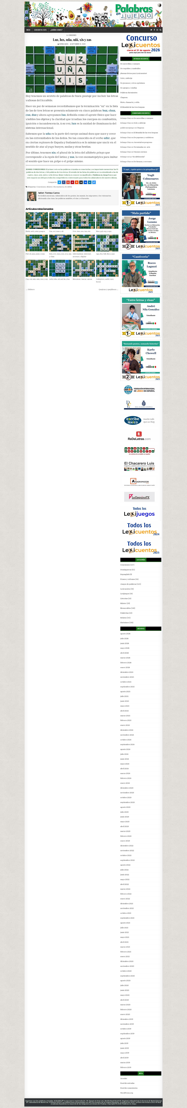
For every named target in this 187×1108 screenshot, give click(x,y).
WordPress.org (126, 1093)
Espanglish (124, 574)
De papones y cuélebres (144, 137)
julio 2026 (124, 638)
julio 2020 (124, 985)
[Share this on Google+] (68, 182)
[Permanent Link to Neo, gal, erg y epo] (107, 220)
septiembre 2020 (127, 976)
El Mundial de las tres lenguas (132, 107)
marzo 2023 (125, 831)
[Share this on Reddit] (76, 182)
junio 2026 (124, 643)
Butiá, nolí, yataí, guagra (35, 231)
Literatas (124, 598)
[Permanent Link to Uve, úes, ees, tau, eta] (84, 220)
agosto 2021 (125, 923)
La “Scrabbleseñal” (137, 157)
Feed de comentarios (129, 1088)
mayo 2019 (124, 1053)
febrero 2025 (125, 720)
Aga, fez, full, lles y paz (105, 254)
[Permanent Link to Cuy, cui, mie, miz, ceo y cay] (37, 268)
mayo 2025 (124, 706)
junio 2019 (124, 1048)
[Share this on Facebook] (64, 182)
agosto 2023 (125, 807)
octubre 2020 (126, 971)
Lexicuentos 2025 (40, 30)
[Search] (160, 30)
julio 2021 (124, 928)
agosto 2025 (125, 692)
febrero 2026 (125, 663)
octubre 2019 (125, 1029)
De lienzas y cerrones (143, 162)
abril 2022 (124, 884)
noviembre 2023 (127, 793)
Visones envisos (140, 152)
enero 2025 (125, 725)
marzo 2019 (125, 1063)
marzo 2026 (125, 658)
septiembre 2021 (127, 918)
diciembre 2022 (126, 846)
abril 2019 (124, 1058)
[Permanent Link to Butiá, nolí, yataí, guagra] (37, 220)
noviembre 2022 (127, 850)
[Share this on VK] (81, 182)
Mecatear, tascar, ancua (82, 279)
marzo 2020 (125, 1005)
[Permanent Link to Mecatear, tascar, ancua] (84, 268)
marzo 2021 (125, 947)
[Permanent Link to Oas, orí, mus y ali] (60, 220)
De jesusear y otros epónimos (132, 83)
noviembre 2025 (127, 677)
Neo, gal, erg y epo (103, 231)
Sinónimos (124, 623)
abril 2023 (124, 826)
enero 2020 (125, 1014)
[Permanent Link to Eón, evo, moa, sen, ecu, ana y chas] (60, 243)
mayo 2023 (124, 822)
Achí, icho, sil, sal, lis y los (59, 279)
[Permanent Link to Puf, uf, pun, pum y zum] (37, 243)
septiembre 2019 (127, 1034)
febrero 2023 (125, 836)
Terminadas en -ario (142, 147)
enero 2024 (125, 783)
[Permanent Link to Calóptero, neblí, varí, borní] (107, 268)
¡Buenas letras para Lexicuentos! (133, 73)
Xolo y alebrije (126, 78)
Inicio (28, 30)
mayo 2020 (125, 995)
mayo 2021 (124, 937)
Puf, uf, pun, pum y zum (35, 254)
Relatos (123, 618)
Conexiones (72, 35)
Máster (50, 187)
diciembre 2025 (126, 672)
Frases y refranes (127, 579)
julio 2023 (124, 812)
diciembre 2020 (126, 961)
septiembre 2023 (127, 802)
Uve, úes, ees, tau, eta (81, 231)
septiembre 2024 (127, 744)
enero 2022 (125, 899)
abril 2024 (124, 769)
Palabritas (124, 613)
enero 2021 (125, 956)
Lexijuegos (124, 594)
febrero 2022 (125, 894)
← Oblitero (30, 289)
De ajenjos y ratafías (128, 88)
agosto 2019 (125, 1038)
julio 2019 (124, 1043)
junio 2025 (124, 701)
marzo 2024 (125, 773)
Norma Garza (63, 44)
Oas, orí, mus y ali (56, 231)
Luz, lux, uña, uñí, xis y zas (72, 39)
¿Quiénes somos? (57, 30)
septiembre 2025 (127, 687)
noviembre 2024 (127, 735)
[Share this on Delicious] (94, 182)
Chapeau (123, 97)
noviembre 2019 (127, 1024)
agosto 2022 (125, 865)
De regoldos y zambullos (130, 68)
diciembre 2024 (126, 730)
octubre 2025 (125, 682)
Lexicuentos (125, 589)
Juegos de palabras (128, 584)
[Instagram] (157, 30)
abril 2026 (124, 653)
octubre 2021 (125, 913)
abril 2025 (124, 711)
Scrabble (68, 187)
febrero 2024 (125, 778)
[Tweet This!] (59, 182)
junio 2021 (124, 932)
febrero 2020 (126, 1009)
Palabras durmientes (128, 93)
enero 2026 (125, 667)
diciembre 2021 (126, 904)
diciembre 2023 (126, 788)
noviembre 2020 (127, 966)
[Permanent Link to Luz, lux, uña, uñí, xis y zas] (72, 69)
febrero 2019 (125, 1067)
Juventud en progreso (143, 142)
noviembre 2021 (127, 908)
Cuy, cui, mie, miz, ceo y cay (37, 279)
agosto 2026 (125, 634)
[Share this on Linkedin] (89, 182)
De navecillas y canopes (130, 64)
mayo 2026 (124, 648)
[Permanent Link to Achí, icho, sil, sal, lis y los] (60, 268)
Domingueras (125, 570)
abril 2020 (124, 1000)
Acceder (123, 1078)
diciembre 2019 (126, 1019)
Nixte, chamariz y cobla (129, 102)
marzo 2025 (125, 716)
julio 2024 (124, 754)
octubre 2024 (125, 740)
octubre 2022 (125, 855)
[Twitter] (151, 30)
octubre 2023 (125, 797)
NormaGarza (58, 187)
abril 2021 (124, 942)
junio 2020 (124, 990)
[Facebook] (154, 30)
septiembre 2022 (127, 860)
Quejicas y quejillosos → (108, 289)
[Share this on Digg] (85, 182)
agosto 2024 (125, 749)
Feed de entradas (127, 1083)
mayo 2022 (124, 879)
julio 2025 (124, 696)
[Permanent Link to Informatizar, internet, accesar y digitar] (84, 243)
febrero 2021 (125, 952)
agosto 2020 (125, 981)
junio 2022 (124, 875)
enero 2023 (125, 841)
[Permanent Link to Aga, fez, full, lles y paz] (107, 243)
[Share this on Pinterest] (72, 182)
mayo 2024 (124, 764)
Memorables (125, 608)
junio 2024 (124, 759)
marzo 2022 (125, 889)
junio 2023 (124, 817)
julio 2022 (124, 870)
